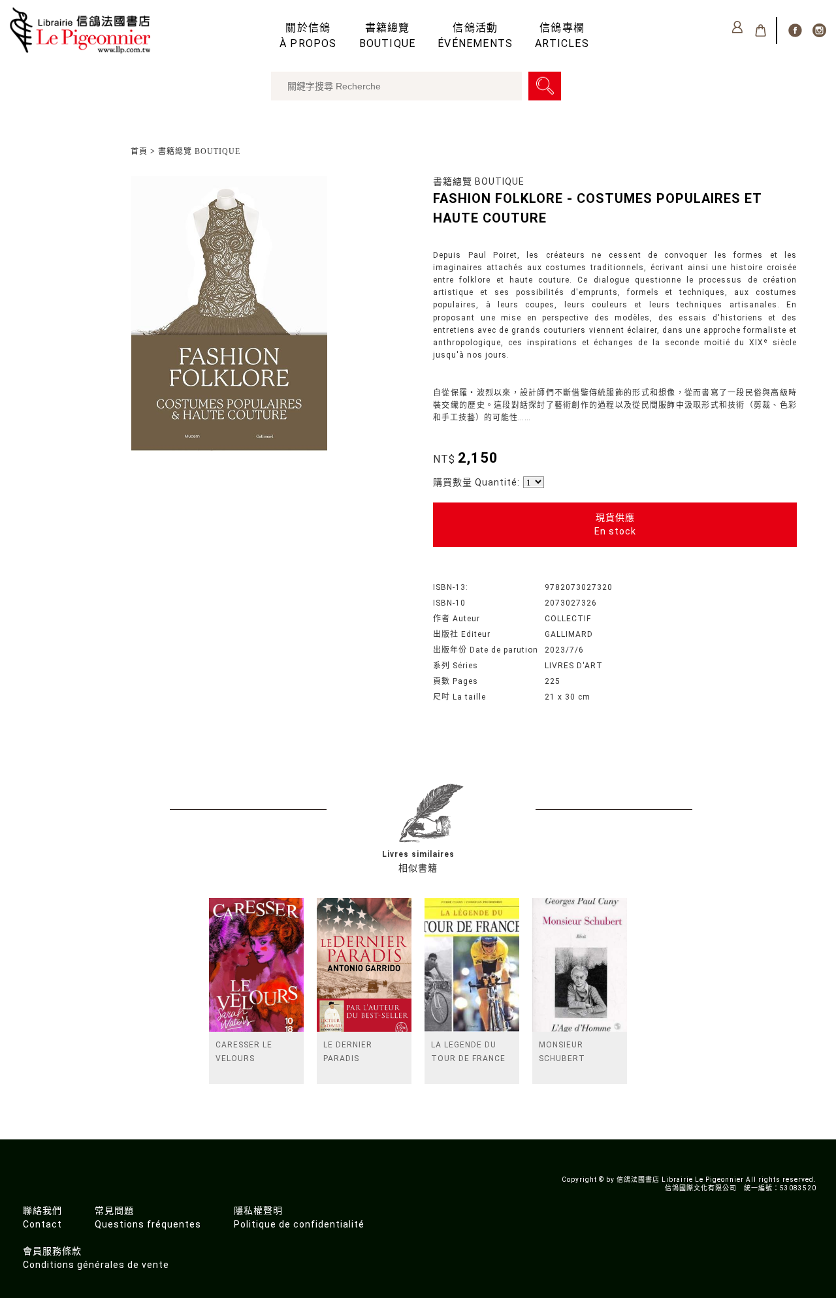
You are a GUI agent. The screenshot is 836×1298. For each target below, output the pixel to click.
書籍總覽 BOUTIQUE (199, 151)
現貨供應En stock (615, 524)
